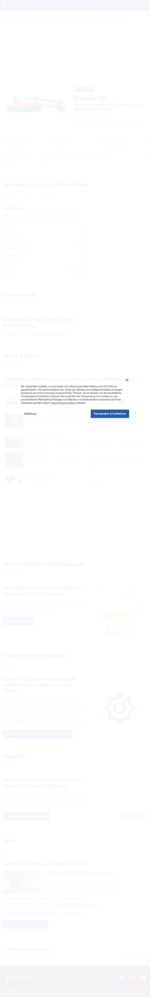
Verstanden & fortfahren (110, 413)
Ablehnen (30, 413)
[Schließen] (127, 380)
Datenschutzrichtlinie (63, 402)
